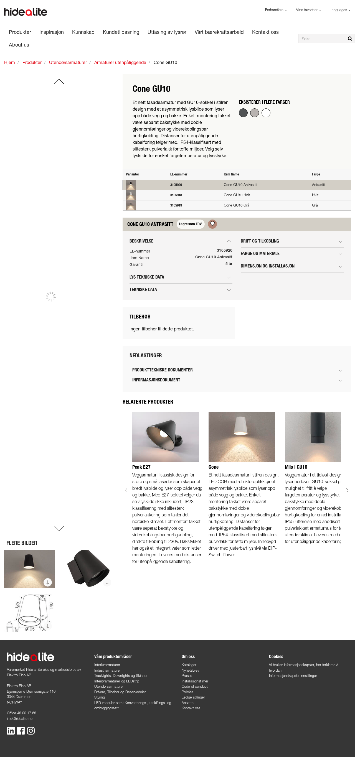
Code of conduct (195, 686)
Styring (99, 697)
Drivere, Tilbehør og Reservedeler (120, 692)
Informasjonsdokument (156, 380)
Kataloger (189, 664)
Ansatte (188, 702)
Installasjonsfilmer (195, 681)
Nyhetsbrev (190, 670)
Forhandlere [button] (275, 9)
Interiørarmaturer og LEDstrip (116, 681)
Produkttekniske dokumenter (162, 370)
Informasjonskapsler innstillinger (293, 675)
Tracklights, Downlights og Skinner (121, 675)
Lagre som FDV (190, 224)
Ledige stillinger (193, 697)
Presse (187, 675)
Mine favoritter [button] (307, 9)
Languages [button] (339, 9)
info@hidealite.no (19, 718)
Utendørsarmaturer (109, 686)
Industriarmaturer (107, 670)
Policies (187, 692)
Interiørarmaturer (107, 664)
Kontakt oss (191, 708)
